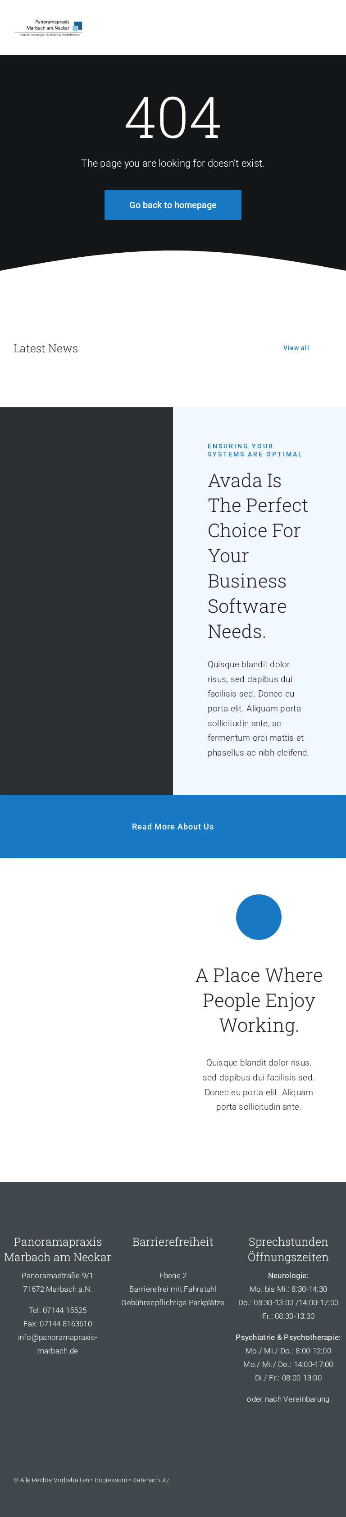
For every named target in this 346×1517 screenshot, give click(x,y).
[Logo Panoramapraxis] (49, 21)
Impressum (111, 1480)
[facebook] (279, 1479)
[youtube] (312, 1479)
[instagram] (328, 1479)
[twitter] (296, 1479)
